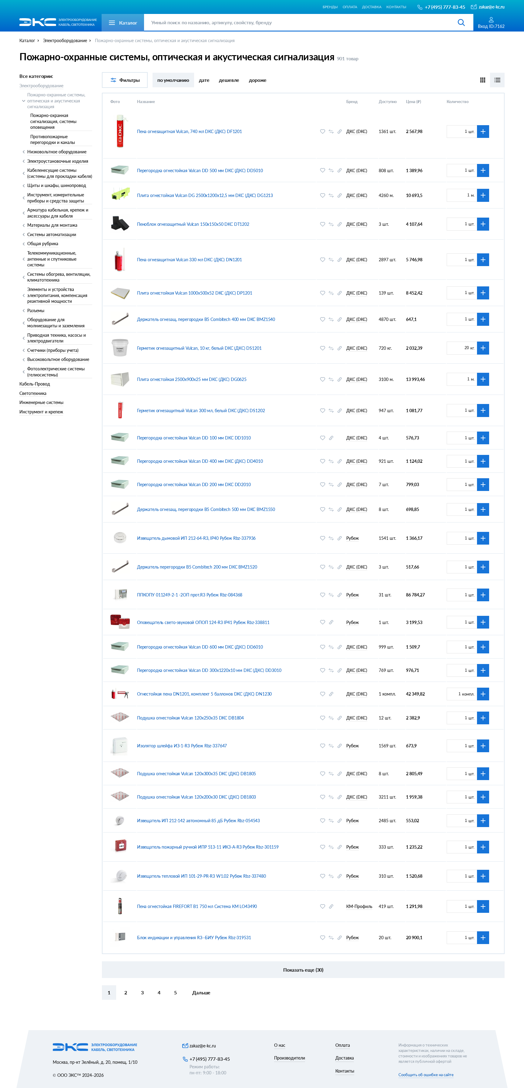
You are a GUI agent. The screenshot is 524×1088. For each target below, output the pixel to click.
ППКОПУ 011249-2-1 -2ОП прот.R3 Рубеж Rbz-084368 (189, 594)
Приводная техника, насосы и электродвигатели (56, 338)
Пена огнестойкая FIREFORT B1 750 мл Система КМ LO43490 (197, 906)
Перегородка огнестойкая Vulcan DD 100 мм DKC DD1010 (194, 437)
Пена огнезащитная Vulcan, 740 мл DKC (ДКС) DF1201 (189, 131)
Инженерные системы (41, 402)
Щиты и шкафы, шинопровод (56, 185)
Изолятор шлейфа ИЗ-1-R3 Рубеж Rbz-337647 (182, 745)
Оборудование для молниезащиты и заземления (56, 322)
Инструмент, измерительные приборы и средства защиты (55, 197)
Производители (289, 1057)
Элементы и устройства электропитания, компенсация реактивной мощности (57, 295)
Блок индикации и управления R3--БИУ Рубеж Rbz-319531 (194, 937)
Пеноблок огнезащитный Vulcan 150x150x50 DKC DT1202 (193, 224)
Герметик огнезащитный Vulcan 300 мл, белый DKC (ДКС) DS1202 (201, 410)
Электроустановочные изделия (57, 161)
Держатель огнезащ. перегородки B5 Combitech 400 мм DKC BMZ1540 (206, 319)
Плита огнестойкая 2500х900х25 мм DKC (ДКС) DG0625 (192, 379)
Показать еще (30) (303, 970)
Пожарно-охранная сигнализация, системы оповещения (53, 121)
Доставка (371, 7)
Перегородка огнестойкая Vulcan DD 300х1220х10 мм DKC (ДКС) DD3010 (209, 670)
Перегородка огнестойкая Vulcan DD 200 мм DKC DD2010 (194, 484)
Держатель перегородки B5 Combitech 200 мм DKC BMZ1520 (197, 566)
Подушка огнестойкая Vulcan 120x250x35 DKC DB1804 (190, 717)
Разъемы (35, 310)
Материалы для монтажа (52, 225)
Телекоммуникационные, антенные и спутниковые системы (51, 258)
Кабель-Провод (34, 383)
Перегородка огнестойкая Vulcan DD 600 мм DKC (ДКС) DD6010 (200, 646)
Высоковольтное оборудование (58, 359)
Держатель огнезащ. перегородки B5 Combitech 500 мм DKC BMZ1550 (206, 509)
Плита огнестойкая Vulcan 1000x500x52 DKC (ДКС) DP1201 (194, 292)
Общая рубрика (42, 243)
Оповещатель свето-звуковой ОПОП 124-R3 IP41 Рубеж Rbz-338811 (203, 622)
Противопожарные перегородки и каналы (52, 139)
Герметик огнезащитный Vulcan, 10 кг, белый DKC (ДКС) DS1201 (199, 348)
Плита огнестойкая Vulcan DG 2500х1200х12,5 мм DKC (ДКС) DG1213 (205, 195)
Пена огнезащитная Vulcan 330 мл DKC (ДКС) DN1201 (189, 259)
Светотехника (32, 393)
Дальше (201, 992)
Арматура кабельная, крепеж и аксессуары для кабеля (57, 213)
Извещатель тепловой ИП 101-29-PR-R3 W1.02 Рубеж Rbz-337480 (201, 876)
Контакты (396, 7)
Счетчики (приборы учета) (53, 350)
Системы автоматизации (51, 234)
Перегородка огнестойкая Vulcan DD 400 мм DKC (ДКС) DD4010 (200, 461)
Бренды (330, 7)
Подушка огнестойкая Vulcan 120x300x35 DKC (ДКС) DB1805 (196, 773)
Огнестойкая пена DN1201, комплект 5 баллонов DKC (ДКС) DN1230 (204, 693)
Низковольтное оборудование (56, 151)
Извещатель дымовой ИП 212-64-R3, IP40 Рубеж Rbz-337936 (196, 538)
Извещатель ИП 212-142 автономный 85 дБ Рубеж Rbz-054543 (198, 820)
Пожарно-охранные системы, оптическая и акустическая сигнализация (56, 100)
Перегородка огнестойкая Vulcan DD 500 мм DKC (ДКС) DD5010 (200, 170)
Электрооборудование (41, 85)
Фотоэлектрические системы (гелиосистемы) (56, 371)
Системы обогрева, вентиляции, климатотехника (58, 277)
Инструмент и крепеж (41, 411)
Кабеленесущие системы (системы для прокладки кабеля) (59, 173)
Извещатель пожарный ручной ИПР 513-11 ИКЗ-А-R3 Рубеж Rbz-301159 (208, 846)
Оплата (350, 7)
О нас (279, 1045)
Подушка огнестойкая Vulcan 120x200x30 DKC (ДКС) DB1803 (196, 796)
